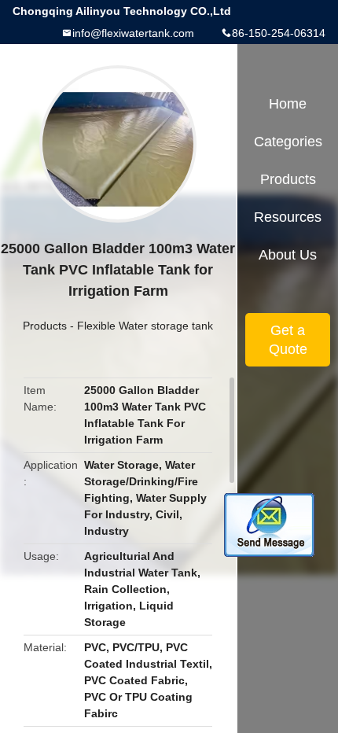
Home (288, 104)
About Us (288, 255)
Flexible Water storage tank (145, 325)
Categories (288, 141)
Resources (287, 217)
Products (45, 325)
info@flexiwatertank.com (133, 33)
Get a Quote (288, 339)
